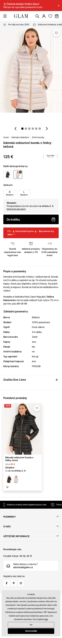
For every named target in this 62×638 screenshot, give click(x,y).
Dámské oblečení (20, 137)
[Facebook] (6, 583)
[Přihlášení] (44, 16)
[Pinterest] (13, 583)
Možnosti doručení (16, 208)
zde (46, 619)
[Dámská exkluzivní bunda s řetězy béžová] (16, 479)
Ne (31, 624)
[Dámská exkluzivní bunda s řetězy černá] (9, 479)
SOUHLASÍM (31, 631)
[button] (59, 6)
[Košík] (57, 16)
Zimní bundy (38, 137)
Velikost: (8, 185)
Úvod (6, 137)
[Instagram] (21, 583)
